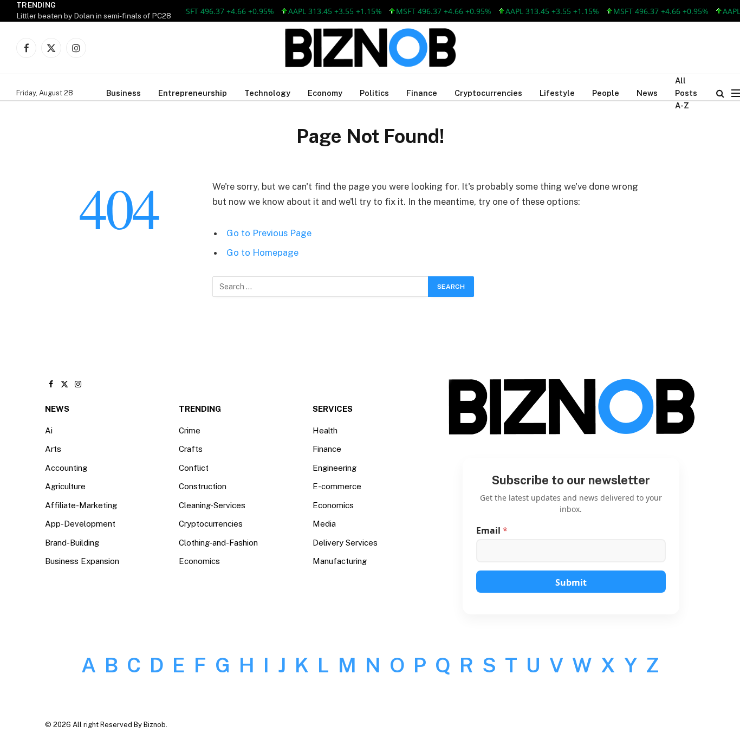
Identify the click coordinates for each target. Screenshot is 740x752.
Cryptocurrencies (488, 93)
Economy (325, 93)
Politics (374, 93)
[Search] (720, 93)
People (605, 93)
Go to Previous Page (268, 233)
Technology (267, 93)
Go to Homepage (262, 252)
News (647, 93)
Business (123, 93)
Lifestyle (557, 93)
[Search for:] (320, 286)
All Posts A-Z (686, 93)
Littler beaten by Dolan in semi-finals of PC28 (93, 15)
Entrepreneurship (192, 93)
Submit (571, 582)
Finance (421, 93)
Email (492, 531)
